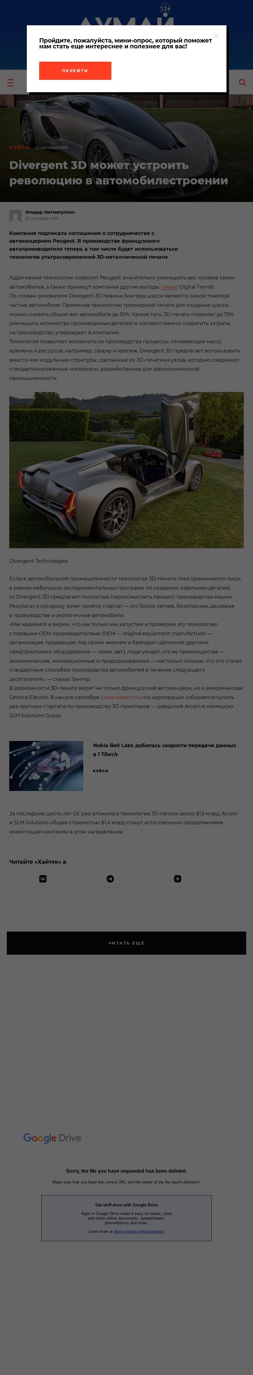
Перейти (75, 70)
